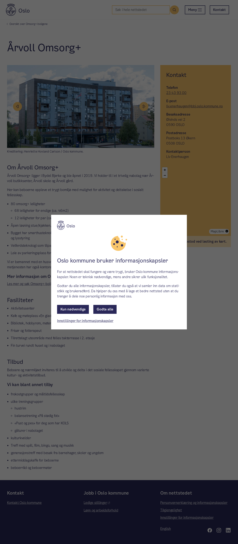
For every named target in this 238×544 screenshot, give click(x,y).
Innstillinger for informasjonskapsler (85, 320)
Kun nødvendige (73, 309)
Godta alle (105, 309)
